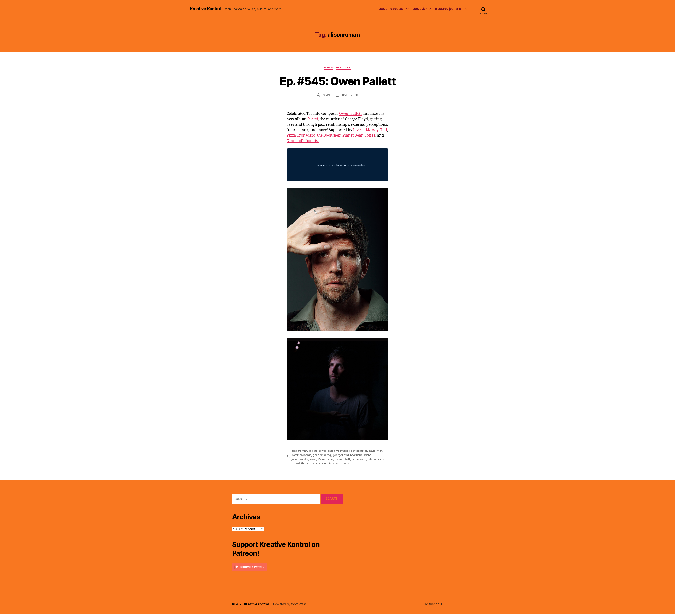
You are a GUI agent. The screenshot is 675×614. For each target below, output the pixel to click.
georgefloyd (340, 455)
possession (359, 459)
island (367, 455)
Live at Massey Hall (370, 130)
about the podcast (391, 9)
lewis (313, 459)
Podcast (343, 67)
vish (328, 95)
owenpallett (342, 459)
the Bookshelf (329, 135)
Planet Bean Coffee (358, 135)
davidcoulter (359, 450)
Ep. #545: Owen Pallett (337, 81)
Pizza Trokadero (301, 135)
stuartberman (342, 463)
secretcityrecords (302, 463)
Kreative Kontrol (205, 9)
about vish (420, 9)
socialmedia (324, 463)
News (328, 67)
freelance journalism (449, 9)
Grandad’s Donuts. (303, 141)
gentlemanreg (322, 455)
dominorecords (301, 455)
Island (312, 119)
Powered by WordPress (290, 604)
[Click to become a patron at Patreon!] (287, 567)
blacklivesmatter (338, 450)
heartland (356, 455)
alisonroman (299, 450)
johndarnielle (299, 459)
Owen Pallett (350, 113)
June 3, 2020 (349, 95)
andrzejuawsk (318, 450)
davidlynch (375, 450)
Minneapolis (325, 459)
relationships (376, 459)
